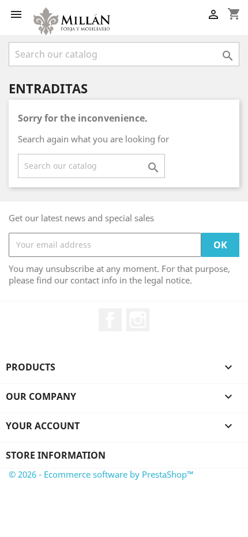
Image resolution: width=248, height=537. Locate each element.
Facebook (110, 319)
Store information (56, 455)
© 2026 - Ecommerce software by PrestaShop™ (101, 474)
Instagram (137, 319)
